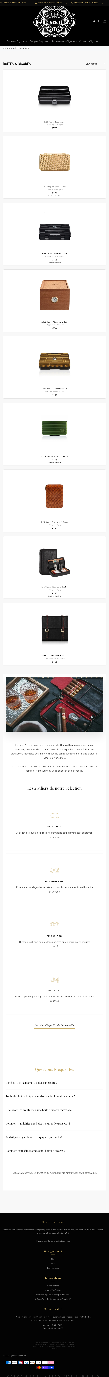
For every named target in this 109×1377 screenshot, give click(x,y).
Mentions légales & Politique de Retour (53, 1294)
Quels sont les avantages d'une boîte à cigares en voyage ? (54, 1110)
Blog (53, 1259)
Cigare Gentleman (18, 1356)
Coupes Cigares (39, 41)
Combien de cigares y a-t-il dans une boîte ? (54, 1082)
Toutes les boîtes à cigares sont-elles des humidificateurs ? (54, 1096)
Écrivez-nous (53, 1268)
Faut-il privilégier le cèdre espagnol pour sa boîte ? (54, 1137)
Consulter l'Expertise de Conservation (54, 1025)
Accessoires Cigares (63, 41)
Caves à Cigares (16, 41)
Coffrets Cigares (88, 41)
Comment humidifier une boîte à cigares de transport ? (54, 1123)
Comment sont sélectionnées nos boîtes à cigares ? (54, 1151)
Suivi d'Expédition (53, 1290)
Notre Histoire (53, 1286)
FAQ (53, 1263)
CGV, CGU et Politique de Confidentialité (53, 1299)
